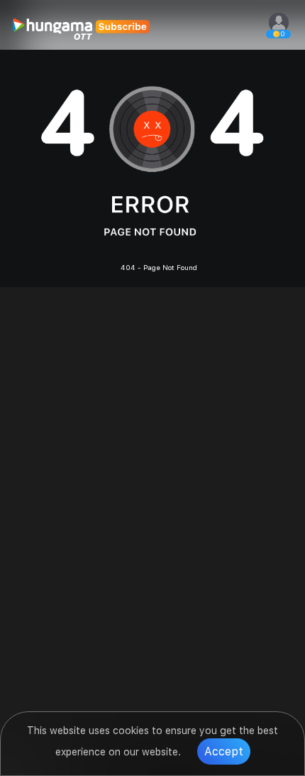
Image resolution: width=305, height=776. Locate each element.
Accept (223, 751)
